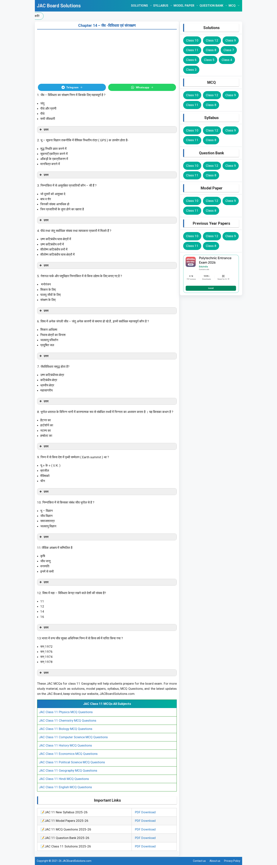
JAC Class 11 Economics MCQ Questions (68, 754)
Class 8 (211, 50)
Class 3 (191, 70)
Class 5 (209, 60)
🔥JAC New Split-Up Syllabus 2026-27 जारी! (118, 16)
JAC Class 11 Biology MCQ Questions (65, 729)
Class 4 (227, 60)
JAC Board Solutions (59, 5)
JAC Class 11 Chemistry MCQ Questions (67, 720)
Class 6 (191, 60)
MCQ (232, 5)
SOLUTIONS (139, 5)
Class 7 (228, 50)
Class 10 (192, 40)
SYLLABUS (160, 5)
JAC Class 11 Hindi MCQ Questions (64, 779)
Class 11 (192, 50)
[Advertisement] (107, 55)
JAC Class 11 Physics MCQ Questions (66, 712)
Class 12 (212, 40)
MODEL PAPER (184, 5)
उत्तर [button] (46, 129)
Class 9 (230, 40)
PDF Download (145, 812)
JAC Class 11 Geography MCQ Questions (68, 770)
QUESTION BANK (211, 5)
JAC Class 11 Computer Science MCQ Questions (73, 737)
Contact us (199, 860)
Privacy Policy (232, 860)
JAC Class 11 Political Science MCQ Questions (72, 762)
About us (215, 860)
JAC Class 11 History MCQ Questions (65, 745)
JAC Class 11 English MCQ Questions (65, 787)
